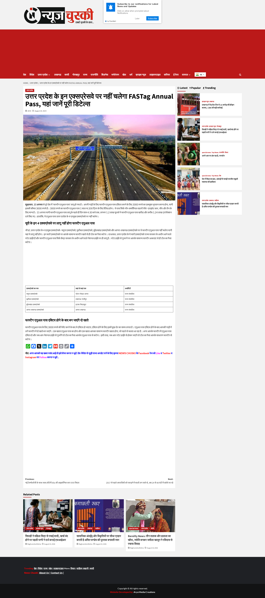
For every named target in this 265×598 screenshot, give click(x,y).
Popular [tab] (196, 88)
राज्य (85, 74)
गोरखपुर (76, 74)
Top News (215, 153)
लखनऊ (57, 74)
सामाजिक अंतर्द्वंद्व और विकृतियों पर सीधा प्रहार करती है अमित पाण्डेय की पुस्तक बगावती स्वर (99, 538)
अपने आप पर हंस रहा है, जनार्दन (213, 155)
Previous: (52, 481)
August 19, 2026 (152, 548)
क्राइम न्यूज (141, 74)
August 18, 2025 (41, 111)
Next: (139, 481)
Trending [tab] (210, 88)
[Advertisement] (132, 50)
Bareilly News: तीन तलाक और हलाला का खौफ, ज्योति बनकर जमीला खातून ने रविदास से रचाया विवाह (150, 540)
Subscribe (152, 18)
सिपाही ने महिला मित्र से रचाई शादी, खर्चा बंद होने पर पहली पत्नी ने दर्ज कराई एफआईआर (46, 538)
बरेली (152, 528)
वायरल (185, 74)
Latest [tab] (183, 88)
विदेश (32, 74)
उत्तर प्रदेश (43, 74)
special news (133, 528)
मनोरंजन (115, 74)
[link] (144, 592)
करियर (167, 74)
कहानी (85, 568)
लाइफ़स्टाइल (59, 568)
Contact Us (57, 573)
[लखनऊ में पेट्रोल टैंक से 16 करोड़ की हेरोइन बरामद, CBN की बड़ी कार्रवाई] (188, 104)
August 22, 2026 (101, 544)
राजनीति (94, 74)
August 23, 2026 (49, 544)
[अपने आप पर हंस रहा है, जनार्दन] (188, 153)
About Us (44, 573)
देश (24, 74)
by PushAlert (111, 21)
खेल (124, 74)
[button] (240, 74)
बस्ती (67, 74)
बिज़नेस (104, 74)
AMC (29, 111)
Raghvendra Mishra (34, 544)
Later (137, 18)
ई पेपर (176, 74)
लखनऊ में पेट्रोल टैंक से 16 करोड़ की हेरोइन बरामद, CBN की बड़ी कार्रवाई (218, 106)
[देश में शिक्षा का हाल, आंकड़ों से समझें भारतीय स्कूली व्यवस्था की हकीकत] (188, 178)
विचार (226, 153)
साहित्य (97, 528)
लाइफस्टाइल (155, 74)
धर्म (130, 74)
